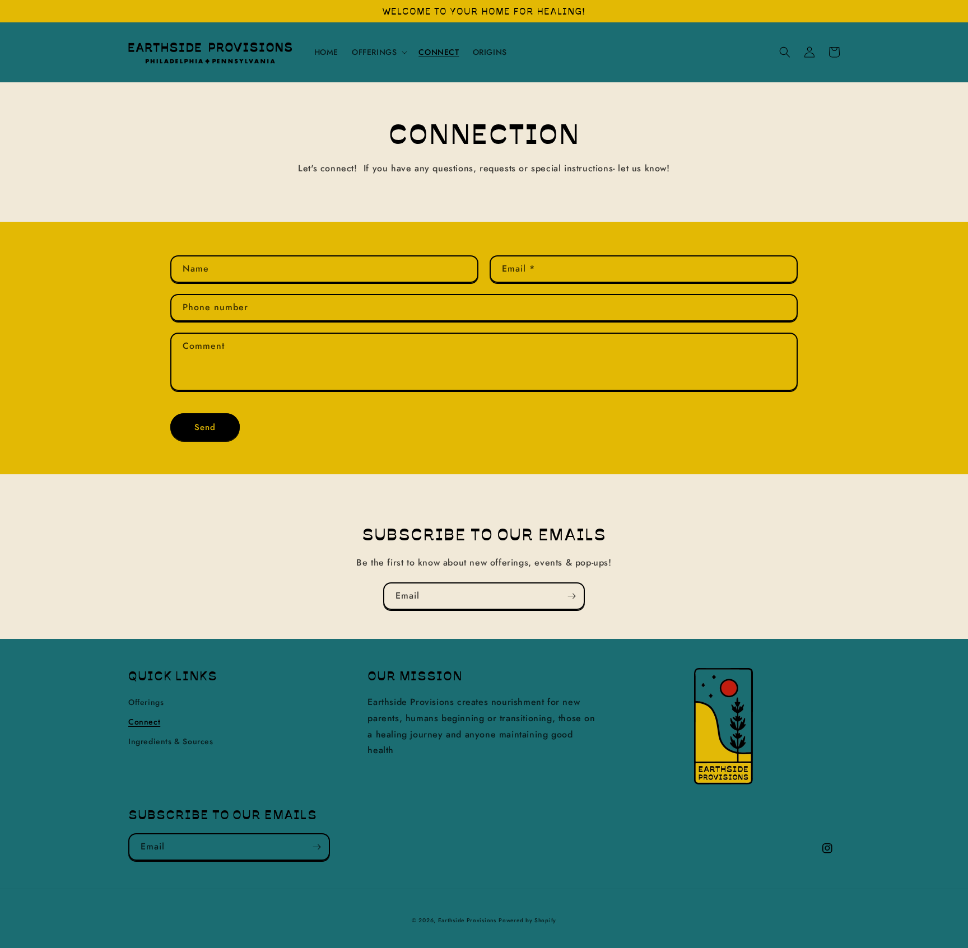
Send (205, 427)
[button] (378, 52)
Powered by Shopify (527, 920)
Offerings (146, 702)
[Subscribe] (571, 596)
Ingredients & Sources (170, 741)
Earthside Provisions (467, 920)
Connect (144, 721)
